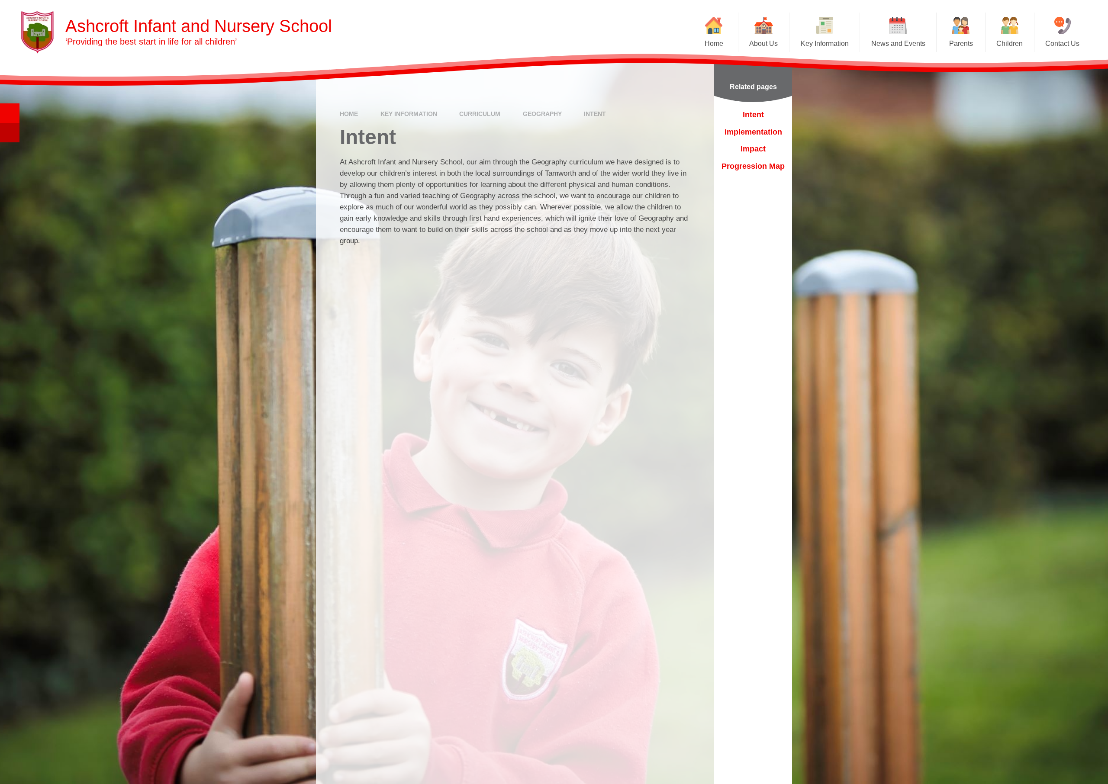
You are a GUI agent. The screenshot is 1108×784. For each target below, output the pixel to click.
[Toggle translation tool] (9, 132)
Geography (542, 113)
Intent (595, 113)
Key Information (408, 113)
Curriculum (479, 113)
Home (349, 113)
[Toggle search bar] (9, 113)
